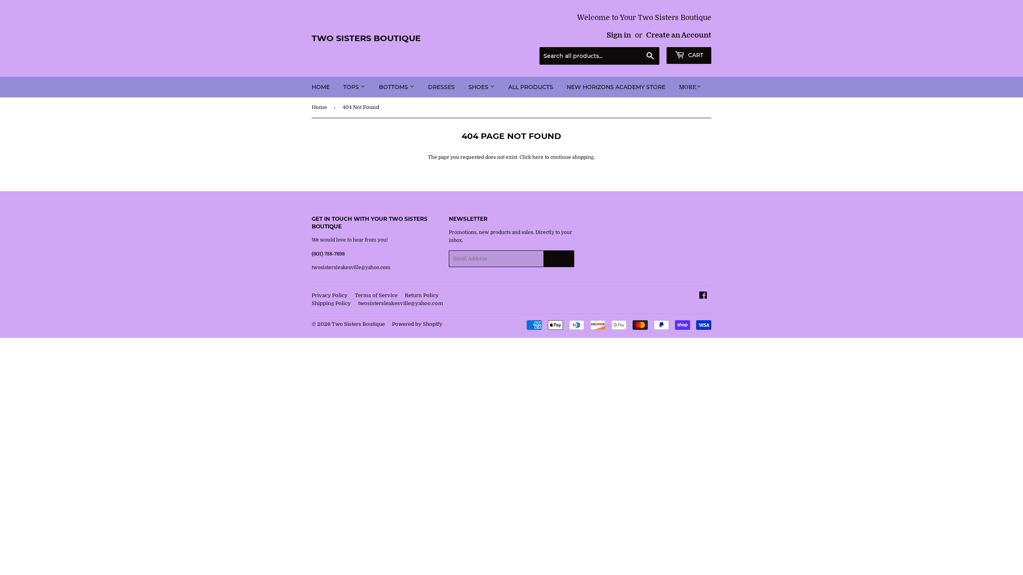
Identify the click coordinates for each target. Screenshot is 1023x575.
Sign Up (559, 259)
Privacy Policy (330, 295)
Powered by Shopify (417, 324)
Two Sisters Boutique (366, 38)
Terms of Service (376, 295)
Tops (351, 87)
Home (321, 87)
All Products (530, 87)
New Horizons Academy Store (616, 87)
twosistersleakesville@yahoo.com (400, 303)
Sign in (619, 35)
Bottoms (394, 87)
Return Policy (422, 295)
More (688, 87)
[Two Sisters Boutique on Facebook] (703, 296)
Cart (695, 55)
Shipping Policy (331, 303)
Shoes (479, 87)
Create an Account (678, 35)
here (537, 157)
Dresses (441, 87)
